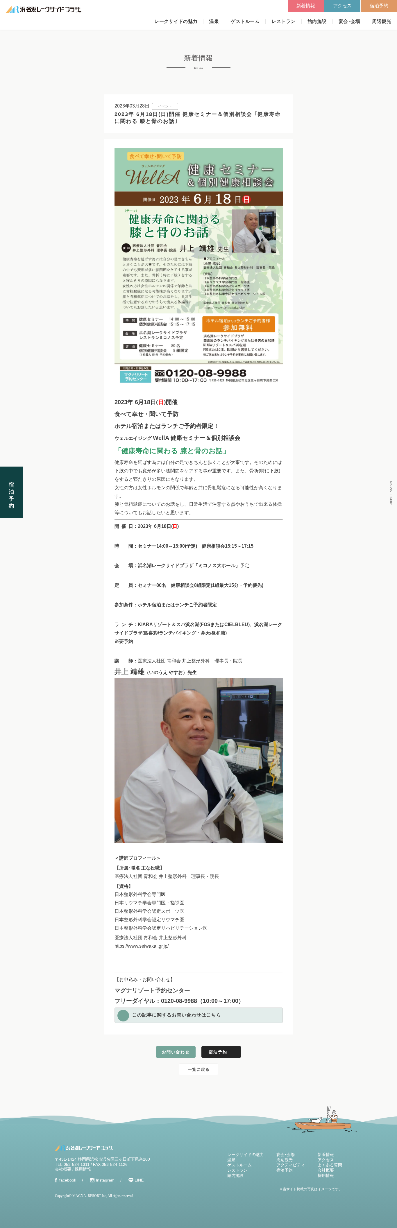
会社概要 (63, 1169)
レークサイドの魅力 (175, 21)
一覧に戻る (199, 1069)
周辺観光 (381, 21)
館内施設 (317, 21)
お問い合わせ (176, 1052)
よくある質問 (330, 1165)
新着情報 (305, 5)
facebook (67, 1180)
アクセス (342, 5)
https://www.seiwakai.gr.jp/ (142, 946)
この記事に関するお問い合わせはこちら (176, 1014)
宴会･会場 (349, 21)
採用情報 (83, 1169)
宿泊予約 (379, 5)
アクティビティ (290, 1165)
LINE (139, 1180)
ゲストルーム (245, 21)
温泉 (214, 21)
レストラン (283, 21)
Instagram (105, 1180)
